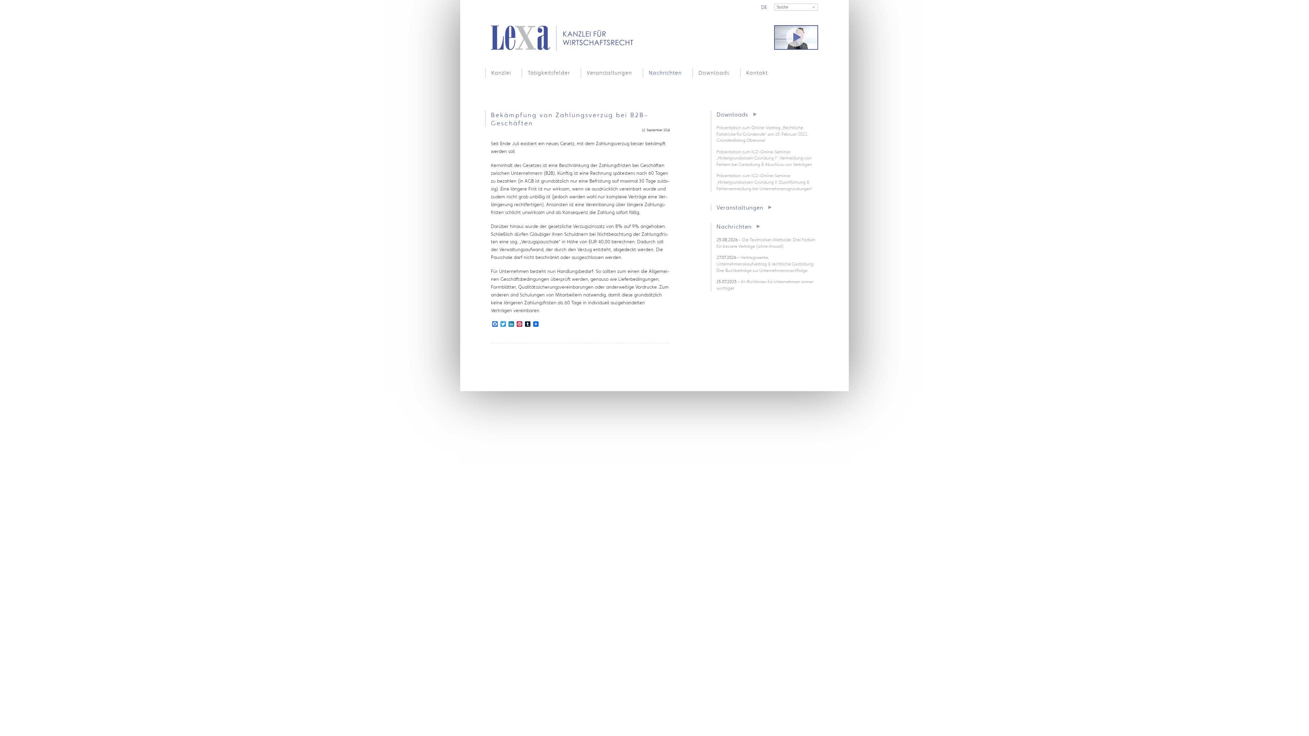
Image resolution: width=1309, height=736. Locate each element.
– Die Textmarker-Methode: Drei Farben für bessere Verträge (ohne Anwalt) (766, 243)
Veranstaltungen (609, 72)
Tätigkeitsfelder (549, 72)
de (764, 7)
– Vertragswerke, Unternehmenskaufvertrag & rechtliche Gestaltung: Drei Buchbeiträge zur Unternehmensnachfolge (765, 264)
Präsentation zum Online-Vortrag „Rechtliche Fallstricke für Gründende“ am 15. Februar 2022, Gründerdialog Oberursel (762, 134)
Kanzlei (501, 72)
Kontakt (757, 72)
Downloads (713, 72)
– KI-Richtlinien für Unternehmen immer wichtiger (765, 285)
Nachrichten (665, 72)
